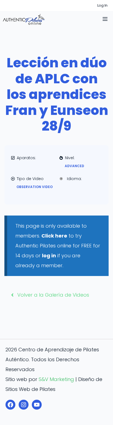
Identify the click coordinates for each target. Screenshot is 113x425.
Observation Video (34, 186)
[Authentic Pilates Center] (24, 19)
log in (49, 255)
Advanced (74, 166)
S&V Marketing (56, 379)
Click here (54, 235)
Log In (102, 5)
